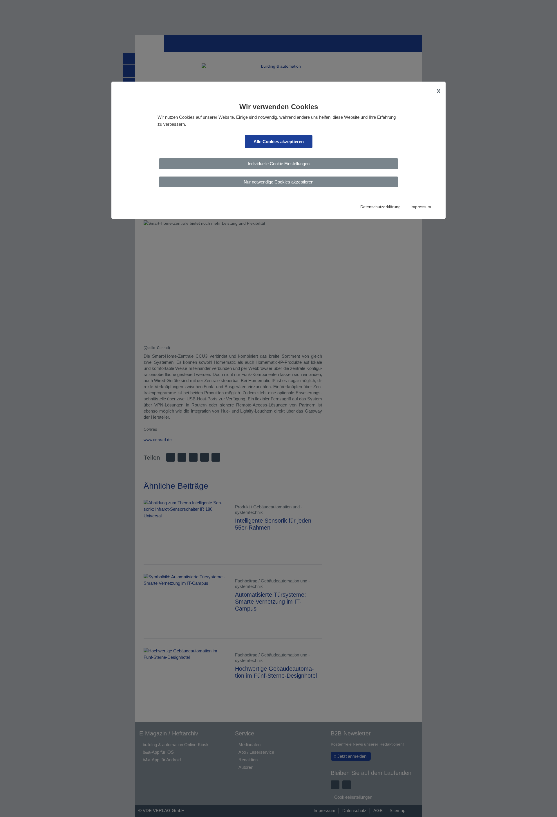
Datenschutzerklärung (380, 207)
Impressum (420, 207)
